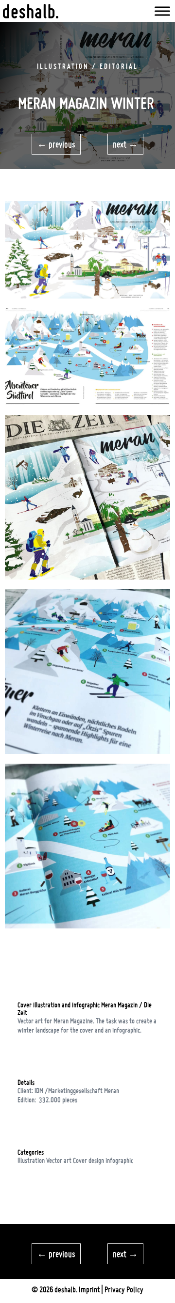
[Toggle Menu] (162, 11)
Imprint (89, 1289)
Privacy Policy (124, 1289)
